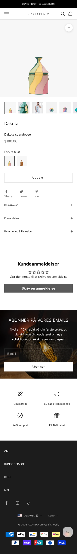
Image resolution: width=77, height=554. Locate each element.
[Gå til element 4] (51, 108)
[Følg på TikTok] (29, 503)
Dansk (51, 515)
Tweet (23, 196)
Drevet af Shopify (49, 524)
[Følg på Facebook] (6, 503)
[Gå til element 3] (38, 108)
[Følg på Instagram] (17, 503)
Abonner (38, 366)
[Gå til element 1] (10, 108)
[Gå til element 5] (65, 108)
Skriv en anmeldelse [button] (38, 288)
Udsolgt (38, 177)
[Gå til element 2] (24, 108)
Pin (37, 196)
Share (8, 196)
